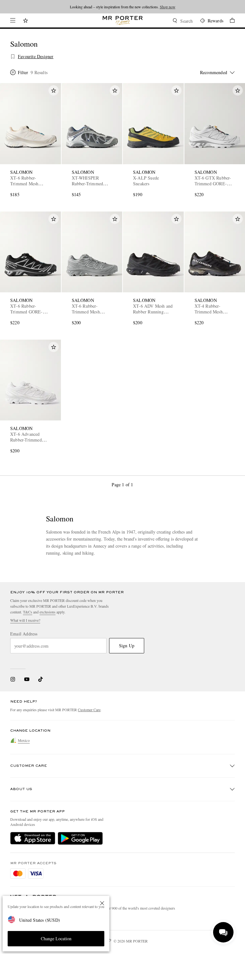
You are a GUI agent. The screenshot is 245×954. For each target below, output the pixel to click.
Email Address (24, 634)
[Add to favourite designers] (12, 56)
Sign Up (126, 645)
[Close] (102, 903)
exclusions (48, 611)
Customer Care (89, 709)
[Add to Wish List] (53, 90)
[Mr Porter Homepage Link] (123, 20)
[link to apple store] (32, 838)
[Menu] (12, 20)
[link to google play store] (80, 838)
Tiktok (40, 679)
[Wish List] (25, 21)
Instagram (12, 679)
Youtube (26, 679)
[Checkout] (229, 21)
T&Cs (27, 611)
